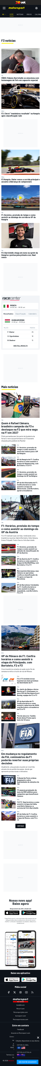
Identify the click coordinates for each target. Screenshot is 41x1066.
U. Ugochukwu (13, 336)
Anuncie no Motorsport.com (20, 1033)
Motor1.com (20, 1009)
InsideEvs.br (20, 1005)
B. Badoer (11, 340)
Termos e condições (13, 1055)
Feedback (20, 1029)
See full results (20, 346)
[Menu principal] (4, 8)
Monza (13, 305)
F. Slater (11, 332)
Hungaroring (18, 320)
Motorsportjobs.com (20, 1012)
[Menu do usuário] (36, 8)
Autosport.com (20, 1016)
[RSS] (32, 992)
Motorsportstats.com (20, 1019)
